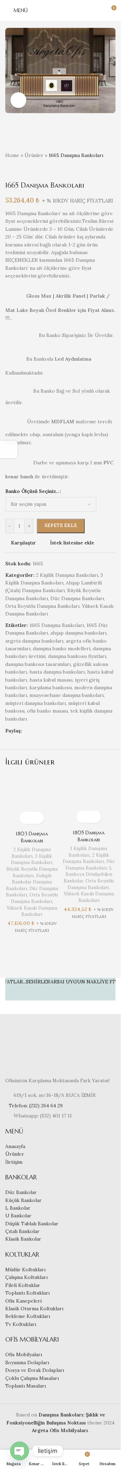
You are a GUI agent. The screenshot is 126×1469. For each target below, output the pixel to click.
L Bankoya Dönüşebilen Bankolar (88, 874)
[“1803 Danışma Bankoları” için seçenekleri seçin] (26, 818)
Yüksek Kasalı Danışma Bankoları (32, 911)
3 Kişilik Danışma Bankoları (31, 859)
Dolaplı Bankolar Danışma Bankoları (29, 882)
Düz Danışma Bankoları (90, 864)
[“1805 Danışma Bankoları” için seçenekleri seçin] (83, 817)
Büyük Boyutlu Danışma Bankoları (32, 872)
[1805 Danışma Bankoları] (89, 800)
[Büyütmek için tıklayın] (18, 100)
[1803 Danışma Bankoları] (32, 801)
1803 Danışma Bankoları (32, 837)
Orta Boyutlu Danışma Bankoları (34, 898)
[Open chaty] (19, 1450)
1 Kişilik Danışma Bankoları (88, 852)
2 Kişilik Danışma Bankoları (31, 853)
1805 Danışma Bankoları (89, 836)
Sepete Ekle (60, 525)
